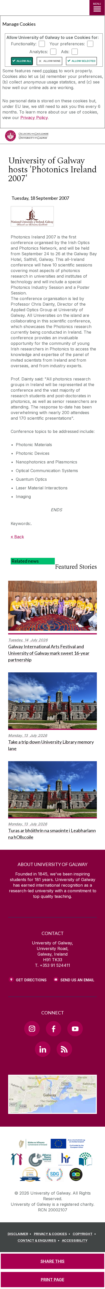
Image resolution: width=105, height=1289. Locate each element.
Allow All (24, 61)
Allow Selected (83, 61)
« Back (17, 536)
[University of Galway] (26, 137)
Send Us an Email (77, 980)
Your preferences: (67, 43)
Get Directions (31, 980)
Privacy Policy (34, 117)
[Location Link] (52, 1110)
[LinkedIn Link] (42, 1049)
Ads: (65, 51)
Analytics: (38, 51)
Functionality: (23, 43)
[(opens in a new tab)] (52, 1148)
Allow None (52, 61)
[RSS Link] (64, 1049)
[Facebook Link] (53, 1028)
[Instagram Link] (32, 1028)
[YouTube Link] (75, 1028)
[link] (51, 1144)
